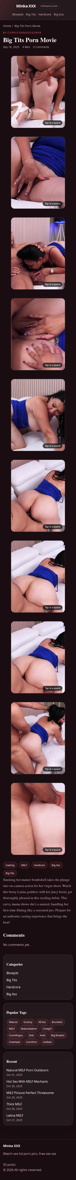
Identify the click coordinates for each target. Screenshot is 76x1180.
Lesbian (47, 1042)
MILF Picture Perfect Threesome (30, 1093)
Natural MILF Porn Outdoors (27, 1070)
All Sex (42, 1022)
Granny (28, 1022)
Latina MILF (14, 1115)
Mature (13, 1022)
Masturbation (29, 1028)
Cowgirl (47, 1028)
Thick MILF (14, 1104)
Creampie (14, 1042)
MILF (24, 865)
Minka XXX (26, 6)
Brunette (57, 1022)
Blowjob (17, 14)
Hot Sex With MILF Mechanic (27, 1081)
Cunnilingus (16, 1035)
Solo (31, 1035)
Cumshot (31, 1042)
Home (7, 26)
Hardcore (44, 14)
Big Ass (59, 14)
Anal (42, 1035)
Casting (10, 865)
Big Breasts (57, 1035)
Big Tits (31, 14)
